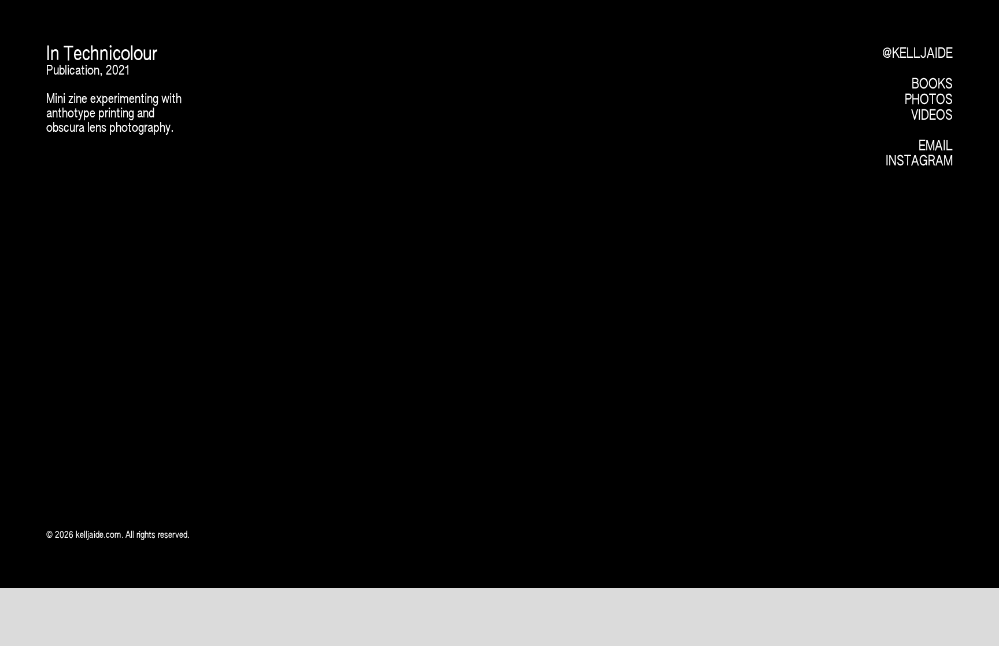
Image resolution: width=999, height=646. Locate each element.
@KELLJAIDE (917, 54)
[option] (461, 233)
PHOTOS (929, 100)
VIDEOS (932, 116)
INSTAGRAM (919, 161)
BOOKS (932, 84)
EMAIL (936, 146)
